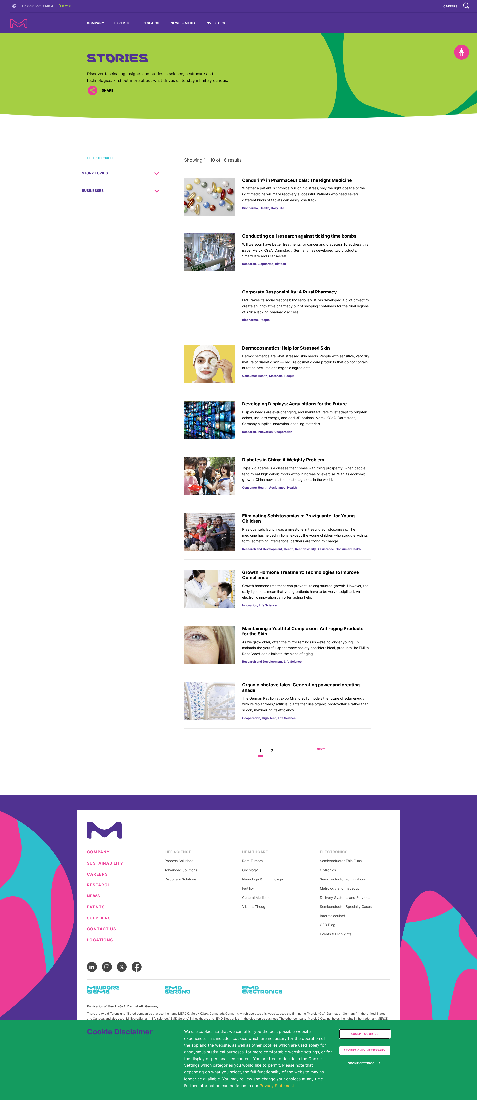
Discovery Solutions (181, 879)
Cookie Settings (361, 1063)
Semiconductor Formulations (343, 879)
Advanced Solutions (181, 870)
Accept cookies (365, 1034)
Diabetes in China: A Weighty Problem (283, 459)
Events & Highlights (335, 934)
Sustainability (105, 863)
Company (95, 23)
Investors (215, 23)
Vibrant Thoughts (256, 907)
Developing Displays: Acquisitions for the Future (294, 403)
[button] (15, 6)
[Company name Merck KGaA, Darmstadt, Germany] (18, 23)
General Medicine (256, 898)
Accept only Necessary (365, 1050)
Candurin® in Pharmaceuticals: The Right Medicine (297, 180)
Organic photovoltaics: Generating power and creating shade (301, 687)
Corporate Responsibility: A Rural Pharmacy (289, 291)
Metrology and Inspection (340, 888)
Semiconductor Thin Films (341, 861)
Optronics (328, 870)
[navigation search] (466, 6)
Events (96, 907)
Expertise (123, 23)
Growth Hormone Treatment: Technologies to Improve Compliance (300, 575)
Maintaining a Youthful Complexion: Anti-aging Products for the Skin (302, 631)
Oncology (250, 870)
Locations (100, 940)
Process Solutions (179, 861)
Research (152, 23)
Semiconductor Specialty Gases (346, 907)
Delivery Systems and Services (345, 898)
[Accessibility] (461, 52)
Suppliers (99, 918)
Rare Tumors (252, 861)
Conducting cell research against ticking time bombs (299, 236)
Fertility (248, 888)
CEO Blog (327, 925)
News (93, 896)
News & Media (183, 23)
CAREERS (450, 6)
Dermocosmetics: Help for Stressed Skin (286, 348)
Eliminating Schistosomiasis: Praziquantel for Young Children (298, 518)
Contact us (101, 929)
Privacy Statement (277, 1085)
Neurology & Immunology (262, 879)
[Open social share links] (92, 90)
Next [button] (321, 749)
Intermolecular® (332, 916)
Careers (97, 874)
